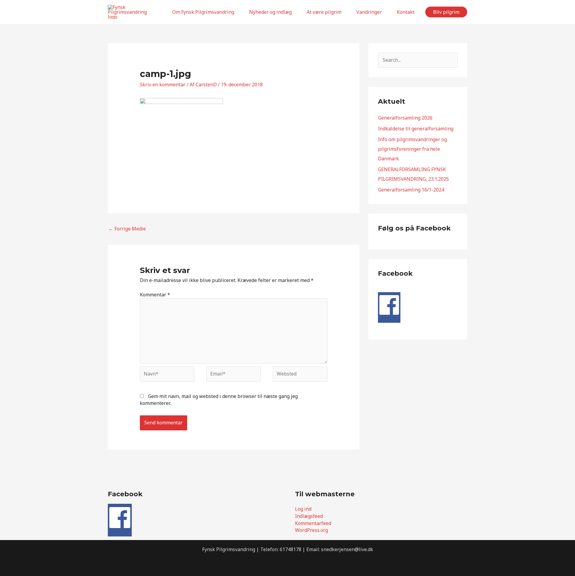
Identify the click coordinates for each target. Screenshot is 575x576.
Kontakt (405, 12)
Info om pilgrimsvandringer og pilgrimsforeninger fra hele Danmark (412, 149)
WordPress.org (311, 530)
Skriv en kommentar (162, 84)
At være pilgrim (324, 12)
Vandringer (369, 12)
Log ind (303, 509)
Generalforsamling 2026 (405, 117)
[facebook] (389, 314)
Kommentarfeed (313, 523)
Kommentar (155, 294)
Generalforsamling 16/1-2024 (411, 189)
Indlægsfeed (309, 516)
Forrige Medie (127, 228)
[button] (446, 12)
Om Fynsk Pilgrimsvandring (203, 12)
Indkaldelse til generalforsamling (415, 128)
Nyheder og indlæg (270, 12)
